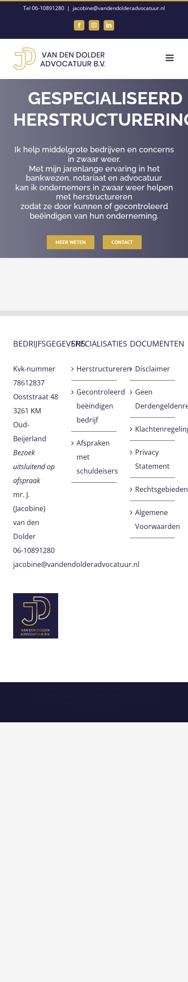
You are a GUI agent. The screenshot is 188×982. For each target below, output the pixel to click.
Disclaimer (152, 369)
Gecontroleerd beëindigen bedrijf (94, 406)
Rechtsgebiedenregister (153, 489)
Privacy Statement (152, 459)
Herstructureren (94, 369)
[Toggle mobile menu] (170, 57)
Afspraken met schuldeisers (94, 457)
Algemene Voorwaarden (153, 519)
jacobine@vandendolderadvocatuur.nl (119, 8)
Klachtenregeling (153, 429)
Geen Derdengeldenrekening (153, 399)
